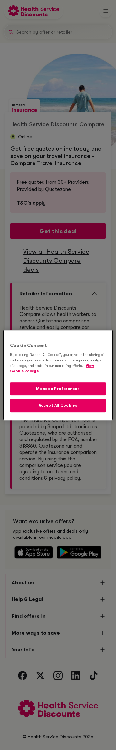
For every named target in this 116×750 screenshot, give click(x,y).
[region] (58, 375)
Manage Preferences (58, 389)
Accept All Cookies (58, 405)
